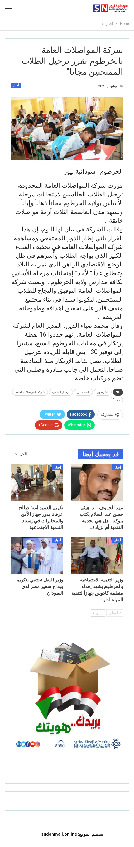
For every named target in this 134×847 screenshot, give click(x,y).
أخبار (16, 85)
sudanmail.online (59, 834)
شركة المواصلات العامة (30, 392)
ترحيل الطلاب (61, 392)
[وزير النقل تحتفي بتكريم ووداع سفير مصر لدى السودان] (37, 555)
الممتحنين (83, 392)
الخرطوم (102, 392)
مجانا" (116, 400)
